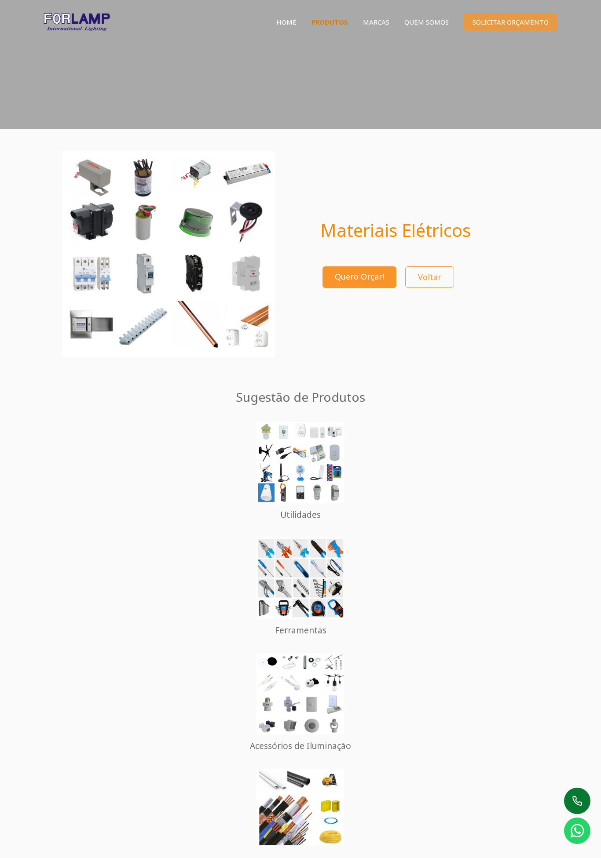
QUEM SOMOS (426, 22)
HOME (286, 22)
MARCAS (376, 22)
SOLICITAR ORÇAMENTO (511, 22)
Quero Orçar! (359, 276)
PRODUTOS (329, 22)
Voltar (429, 277)
